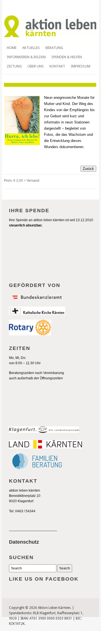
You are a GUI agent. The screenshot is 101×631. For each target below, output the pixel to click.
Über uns (35, 66)
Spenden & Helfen (66, 57)
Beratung (54, 48)
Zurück (88, 169)
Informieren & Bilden (26, 57)
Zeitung (14, 66)
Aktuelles (31, 48)
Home (12, 48)
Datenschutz (24, 542)
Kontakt (57, 66)
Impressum (80, 66)
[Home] (50, 36)
